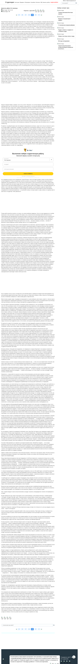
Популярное (27, 2)
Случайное (33, 2)
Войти (64, 0)
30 (35, 14)
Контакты (38, 2)
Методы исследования (63, 41)
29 (32, 14)
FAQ (41, 2)
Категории (17, 2)
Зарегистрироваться (71, 0)
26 (22, 14)
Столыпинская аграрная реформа (66, 25)
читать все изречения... (42, 661)
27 (25, 14)
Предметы (22, 2)
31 (39, 14)
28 (29, 14)
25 (19, 14)
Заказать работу (46, 2)
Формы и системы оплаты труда (66, 36)
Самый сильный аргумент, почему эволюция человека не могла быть (65, 47)
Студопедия (9, 2)
